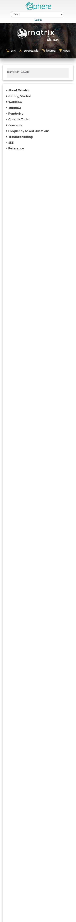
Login (38, 19)
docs (66, 50)
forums (50, 50)
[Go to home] (38, 9)
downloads (31, 50)
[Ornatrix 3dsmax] (38, 41)
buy (13, 50)
